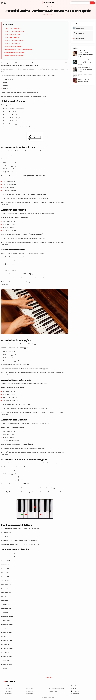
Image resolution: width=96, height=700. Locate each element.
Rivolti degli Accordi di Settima (14, 52)
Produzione (29, 691)
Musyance (50, 15)
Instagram (76, 693)
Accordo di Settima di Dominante (15, 31)
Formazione (50, 7)
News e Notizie (53, 691)
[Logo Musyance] (48, 681)
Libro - (56, 688)
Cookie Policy (8, 693)
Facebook (76, 691)
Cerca (92, 3)
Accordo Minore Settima (12, 34)
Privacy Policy (8, 691)
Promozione (29, 693)
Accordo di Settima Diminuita (13, 43)
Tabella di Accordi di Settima (13, 56)
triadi (20, 63)
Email (74, 688)
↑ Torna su (48, 677)
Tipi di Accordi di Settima (12, 28)
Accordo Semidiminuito (11, 37)
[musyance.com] (48, 5)
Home (44, 7)
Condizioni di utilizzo (9, 688)
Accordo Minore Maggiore (12, 46)
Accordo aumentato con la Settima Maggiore (18, 49)
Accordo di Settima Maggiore (13, 40)
